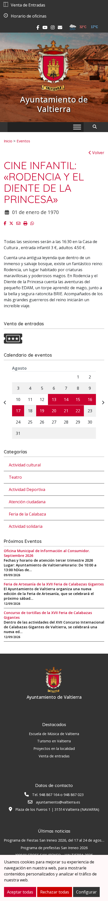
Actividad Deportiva (27, 489)
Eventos (23, 140)
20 (54, 411)
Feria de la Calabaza (27, 514)
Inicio (8, 140)
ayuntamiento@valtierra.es (58, 802)
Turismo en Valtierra (54, 741)
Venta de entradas (54, 756)
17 (18, 411)
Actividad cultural (25, 465)
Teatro (15, 477)
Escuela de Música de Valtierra (54, 733)
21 (66, 411)
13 (54, 399)
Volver (97, 152)
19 (42, 411)
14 (66, 399)
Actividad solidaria (25, 526)
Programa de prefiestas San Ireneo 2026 (54, 847)
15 (78, 399)
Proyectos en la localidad (54, 748)
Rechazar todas (54, 892)
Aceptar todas (20, 892)
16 (90, 399)
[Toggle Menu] (77, 127)
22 (78, 411)
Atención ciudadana (27, 502)
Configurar (86, 892)
